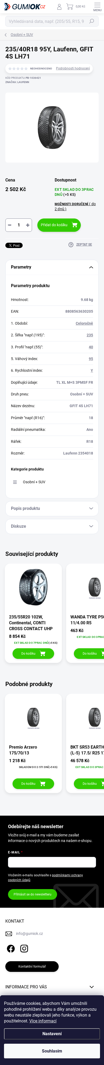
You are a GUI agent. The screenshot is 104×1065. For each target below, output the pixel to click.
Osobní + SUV (34, 482)
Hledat (92, 21)
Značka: (17, 82)
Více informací (43, 1020)
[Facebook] (10, 947)
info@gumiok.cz (29, 933)
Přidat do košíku (54, 225)
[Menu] (97, 6)
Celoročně (84, 323)
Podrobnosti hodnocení (73, 68)
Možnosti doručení (75, 206)
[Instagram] (23, 947)
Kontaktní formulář (32, 966)
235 (90, 335)
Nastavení (52, 1033)
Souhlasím (52, 1051)
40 (91, 347)
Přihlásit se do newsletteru (32, 894)
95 (91, 359)
